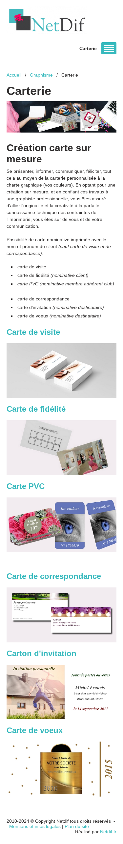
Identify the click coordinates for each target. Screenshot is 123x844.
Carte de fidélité (36, 408)
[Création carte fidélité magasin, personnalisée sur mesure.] (61, 447)
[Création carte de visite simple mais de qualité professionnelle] (61, 370)
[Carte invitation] (61, 692)
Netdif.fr (108, 831)
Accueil (14, 75)
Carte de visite (33, 332)
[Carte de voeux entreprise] (61, 769)
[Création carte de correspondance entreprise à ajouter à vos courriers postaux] (61, 614)
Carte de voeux (36, 730)
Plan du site (77, 826)
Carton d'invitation (43, 653)
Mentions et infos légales (35, 826)
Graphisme (41, 75)
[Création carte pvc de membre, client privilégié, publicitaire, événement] (61, 524)
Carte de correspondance (54, 576)
